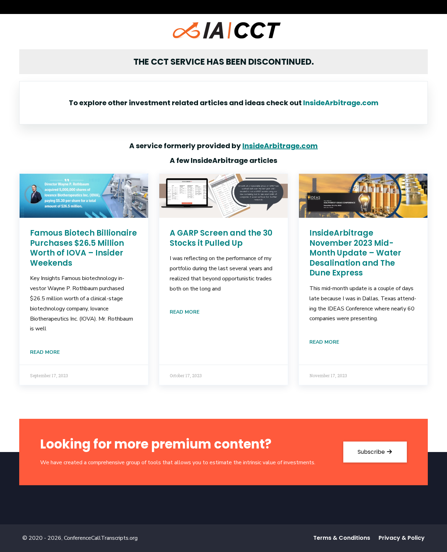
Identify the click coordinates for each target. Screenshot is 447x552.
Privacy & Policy (402, 538)
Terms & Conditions (341, 538)
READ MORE (45, 352)
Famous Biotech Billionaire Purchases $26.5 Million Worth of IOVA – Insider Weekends (83, 248)
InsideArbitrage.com (341, 103)
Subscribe (372, 452)
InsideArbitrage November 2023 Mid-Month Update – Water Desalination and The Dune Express (355, 253)
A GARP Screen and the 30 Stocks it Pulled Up (221, 238)
